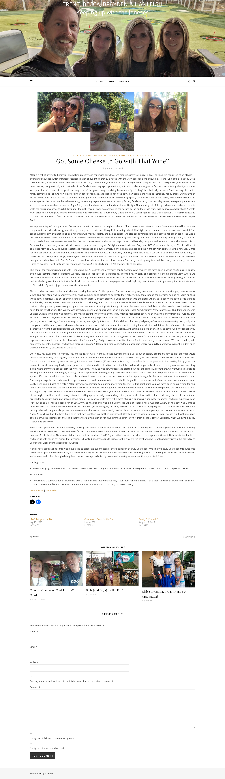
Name (34, 631)
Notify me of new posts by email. (47, 748)
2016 (75, 155)
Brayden (85, 155)
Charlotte (100, 155)
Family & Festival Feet (150, 519)
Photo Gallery (119, 81)
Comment (35, 687)
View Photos (36, 490)
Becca (36, 536)
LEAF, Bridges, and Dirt (41, 519)
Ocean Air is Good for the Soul (99, 519)
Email (33, 646)
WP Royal (49, 773)
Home (99, 81)
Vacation (146, 155)
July (136, 155)
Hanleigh (125, 155)
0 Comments (189, 536)
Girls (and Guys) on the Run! (104, 590)
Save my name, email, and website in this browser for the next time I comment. (71, 681)
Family (113, 155)
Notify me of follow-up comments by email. (52, 738)
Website (34, 662)
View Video (51, 490)
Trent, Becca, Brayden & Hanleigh (112, 4)
